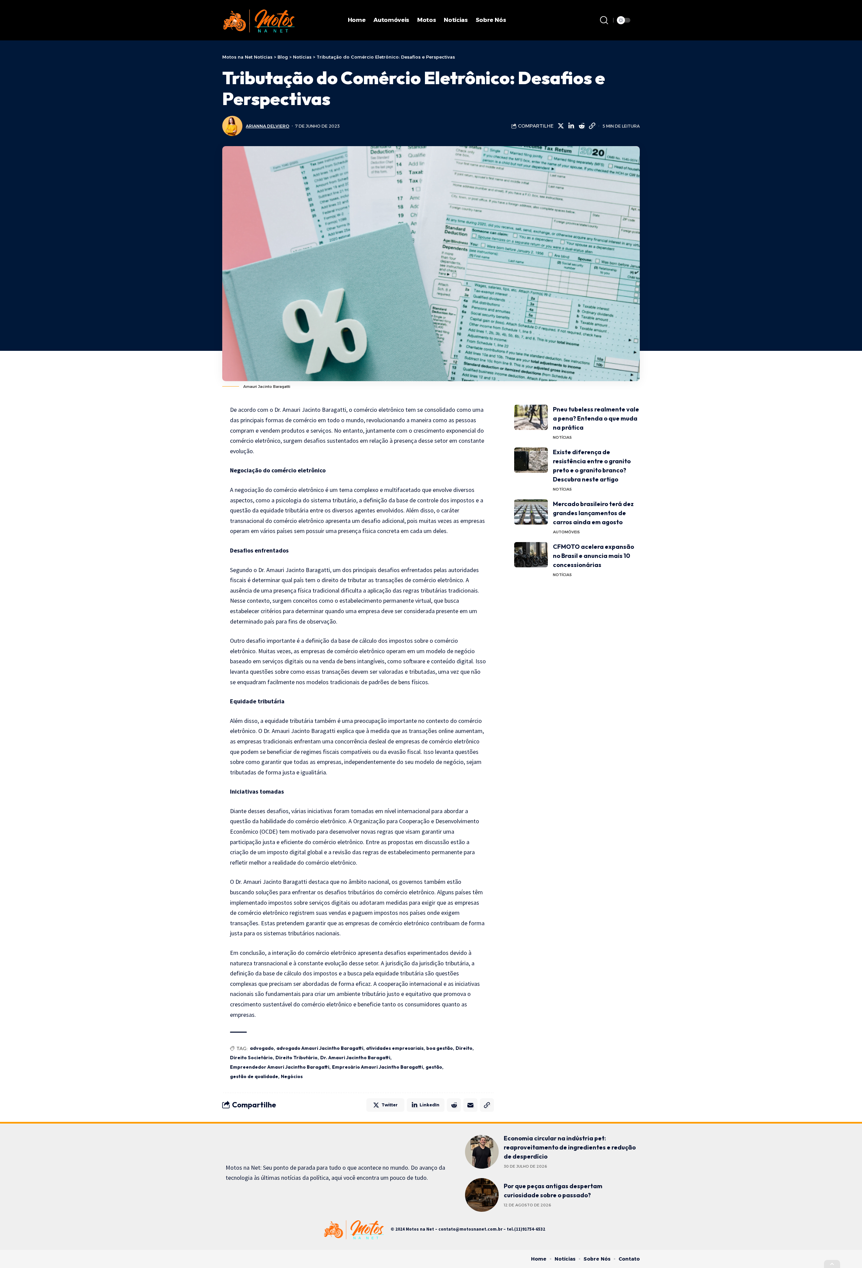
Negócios (292, 1076)
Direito (464, 1048)
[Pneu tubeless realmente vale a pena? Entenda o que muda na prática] (531, 417)
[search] (604, 20)
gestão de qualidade (254, 1076)
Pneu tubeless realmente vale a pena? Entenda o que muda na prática (596, 418)
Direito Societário (251, 1058)
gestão (434, 1067)
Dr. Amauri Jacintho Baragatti (355, 1058)
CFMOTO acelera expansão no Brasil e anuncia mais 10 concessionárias (593, 556)
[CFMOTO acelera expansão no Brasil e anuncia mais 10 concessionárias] (531, 554)
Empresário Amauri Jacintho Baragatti (377, 1067)
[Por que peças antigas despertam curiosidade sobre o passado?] (482, 1195)
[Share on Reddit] (581, 126)
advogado (262, 1048)
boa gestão (439, 1048)
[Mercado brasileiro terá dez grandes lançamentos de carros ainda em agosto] (531, 512)
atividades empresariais (395, 1048)
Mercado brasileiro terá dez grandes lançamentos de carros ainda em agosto (593, 513)
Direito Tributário (296, 1058)
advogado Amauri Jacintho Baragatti (319, 1048)
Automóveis (566, 532)
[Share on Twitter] (560, 126)
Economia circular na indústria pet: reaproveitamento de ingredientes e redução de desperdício (570, 1147)
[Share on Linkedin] (571, 126)
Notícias (562, 437)
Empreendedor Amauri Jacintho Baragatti (279, 1067)
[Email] (470, 1105)
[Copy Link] (592, 126)
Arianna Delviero (267, 126)
